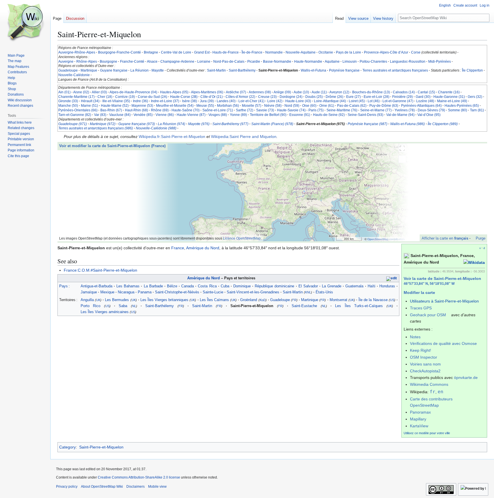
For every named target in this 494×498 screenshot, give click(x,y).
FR (294, 300)
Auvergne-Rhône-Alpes (76, 52)
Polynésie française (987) (367, 124)
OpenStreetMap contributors (386, 239)
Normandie (274, 52)
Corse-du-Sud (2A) (152, 97)
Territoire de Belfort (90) (268, 115)
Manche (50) (68, 106)
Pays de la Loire (348, 52)
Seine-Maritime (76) (341, 110)
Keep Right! (420, 350)
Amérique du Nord (202, 248)
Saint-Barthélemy (242, 70)
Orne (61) (326, 106)
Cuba (225, 286)
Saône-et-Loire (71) (217, 110)
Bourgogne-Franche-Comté (119, 52)
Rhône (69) (160, 110)
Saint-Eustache (304, 306)
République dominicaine (274, 286)
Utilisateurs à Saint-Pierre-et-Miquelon (444, 301)
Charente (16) (449, 92)
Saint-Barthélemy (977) (230, 124)
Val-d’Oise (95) (429, 115)
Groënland (248, 300)
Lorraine (203, 62)
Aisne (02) (81, 92)
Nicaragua (126, 292)
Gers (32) (475, 97)
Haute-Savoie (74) (291, 110)
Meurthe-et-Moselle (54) (175, 106)
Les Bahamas (128, 286)
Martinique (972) (102, 124)
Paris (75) (316, 110)
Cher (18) (104, 97)
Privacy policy (66, 487)
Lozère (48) (425, 101)
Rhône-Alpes (86, 62)
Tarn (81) (477, 110)
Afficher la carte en (445, 238)
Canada (187, 286)
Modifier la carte (419, 292)
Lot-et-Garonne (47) (398, 101)
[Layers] (402, 159)
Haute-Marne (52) (115, 106)
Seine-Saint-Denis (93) (365, 115)
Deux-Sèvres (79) (431, 110)
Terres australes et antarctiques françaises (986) (95, 128)
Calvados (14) (404, 92)
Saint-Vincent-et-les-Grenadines (253, 292)
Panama (145, 292)
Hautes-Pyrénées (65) (462, 106)
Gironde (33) (68, 101)
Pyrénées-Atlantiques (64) (421, 106)
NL (134, 306)
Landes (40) (226, 101)
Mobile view (157, 487)
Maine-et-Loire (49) (452, 101)
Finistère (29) (402, 97)
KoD (263, 300)
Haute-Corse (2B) (184, 97)
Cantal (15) (426, 92)
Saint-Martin (216, 70)
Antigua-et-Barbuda (96, 286)
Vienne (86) (165, 115)
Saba (123, 306)
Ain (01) (64, 92)
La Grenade (331, 286)
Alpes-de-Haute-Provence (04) (133, 92)
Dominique (242, 286)
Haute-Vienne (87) (191, 115)
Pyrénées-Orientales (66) (77, 110)
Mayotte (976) (199, 124)
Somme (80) (457, 110)
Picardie (253, 62)
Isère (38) (189, 101)
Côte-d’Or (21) (211, 97)
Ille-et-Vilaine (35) (116, 101)
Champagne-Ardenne (177, 62)
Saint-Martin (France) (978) (272, 124)
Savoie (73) (265, 110)
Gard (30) (423, 97)
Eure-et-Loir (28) (376, 97)
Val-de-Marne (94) (400, 115)
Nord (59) (291, 106)
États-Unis (324, 292)
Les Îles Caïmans (214, 300)
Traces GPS (421, 308)
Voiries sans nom (425, 364)
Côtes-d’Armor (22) (240, 97)
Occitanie (325, 52)
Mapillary (418, 419)
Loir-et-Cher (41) (251, 101)
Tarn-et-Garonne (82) (74, 115)
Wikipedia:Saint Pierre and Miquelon (243, 136)
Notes (415, 337)
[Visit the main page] (25, 23)
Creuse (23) (267, 97)
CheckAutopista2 (425, 371)
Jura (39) (207, 101)
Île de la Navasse (372, 300)
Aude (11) (319, 92)
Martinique (89, 70)
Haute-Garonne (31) (449, 97)
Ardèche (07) (236, 92)
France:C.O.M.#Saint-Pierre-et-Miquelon (100, 270)
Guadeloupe (68, 70)
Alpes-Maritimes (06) (207, 92)
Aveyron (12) (339, 92)
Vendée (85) (143, 115)
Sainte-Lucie (213, 292)
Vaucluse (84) (120, 115)
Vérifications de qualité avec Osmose (443, 343)
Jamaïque (89, 292)
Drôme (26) (334, 97)
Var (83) (100, 115)
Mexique (107, 292)
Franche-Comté (132, 62)
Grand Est (202, 52)
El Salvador (308, 286)
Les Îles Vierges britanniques (164, 300)
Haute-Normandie (308, 62)
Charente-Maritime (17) (76, 97)
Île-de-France (252, 52)
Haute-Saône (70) (186, 110)
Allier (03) (99, 92)
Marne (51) (89, 106)
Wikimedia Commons (429, 384)
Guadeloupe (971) (72, 124)
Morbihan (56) (228, 106)
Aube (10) (301, 92)
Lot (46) (374, 101)
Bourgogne (108, 62)
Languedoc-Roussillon (407, 62)
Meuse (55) (205, 106)
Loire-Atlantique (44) (330, 101)
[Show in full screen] (402, 148)
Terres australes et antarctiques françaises (395, 70)
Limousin (349, 62)
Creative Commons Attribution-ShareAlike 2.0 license (139, 477)
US (392, 300)
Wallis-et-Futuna (313, 70)
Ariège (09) (282, 92)
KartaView (419, 426)
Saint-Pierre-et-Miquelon (101, 447)
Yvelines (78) (405, 110)
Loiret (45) (357, 101)
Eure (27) (353, 97)
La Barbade (153, 286)
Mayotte (158, 70)
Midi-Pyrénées (439, 62)
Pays (63, 286)
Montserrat (338, 300)
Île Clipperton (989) (443, 124)
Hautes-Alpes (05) (174, 92)
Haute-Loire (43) (298, 101)
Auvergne (65, 62)
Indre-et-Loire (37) (165, 101)
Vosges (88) (217, 115)
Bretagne (151, 52)
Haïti (371, 286)
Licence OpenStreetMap (242, 238)
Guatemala (354, 286)
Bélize (172, 286)
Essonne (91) (299, 115)
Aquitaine (332, 62)
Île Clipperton (472, 70)
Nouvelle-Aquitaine (301, 52)
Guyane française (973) (136, 124)
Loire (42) (274, 101)
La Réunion (139, 70)
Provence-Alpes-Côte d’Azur (386, 52)
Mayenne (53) (142, 106)
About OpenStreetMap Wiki (102, 487)
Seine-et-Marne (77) (376, 110)
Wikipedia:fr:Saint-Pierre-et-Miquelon (172, 136)
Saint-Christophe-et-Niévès (177, 292)
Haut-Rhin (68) (136, 110)
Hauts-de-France (225, 52)
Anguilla (87, 300)
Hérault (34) (90, 101)
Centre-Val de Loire (176, 52)
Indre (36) (140, 101)
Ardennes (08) (260, 92)
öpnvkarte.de (466, 377)
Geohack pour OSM (428, 315)
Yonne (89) (238, 115)
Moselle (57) (251, 106)
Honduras (387, 286)
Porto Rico (90, 306)
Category (67, 447)
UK (98, 300)
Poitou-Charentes (373, 62)
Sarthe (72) (244, 110)
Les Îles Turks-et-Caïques (359, 306)
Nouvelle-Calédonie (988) (156, 128)
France (177, 248)
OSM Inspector (423, 357)
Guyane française (114, 70)
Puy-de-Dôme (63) (383, 106)
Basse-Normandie (277, 62)
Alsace (152, 62)
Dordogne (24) (291, 97)
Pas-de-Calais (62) (351, 106)
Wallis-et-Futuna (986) (407, 124)
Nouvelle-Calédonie (74, 75)
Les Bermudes (117, 300)
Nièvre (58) (273, 106)
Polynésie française (344, 70)
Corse (416, 52)
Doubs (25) (314, 97)
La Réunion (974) (171, 124)
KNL (308, 292)
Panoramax (420, 412)
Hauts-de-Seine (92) (329, 115)
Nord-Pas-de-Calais (228, 62)
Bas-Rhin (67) (111, 110)
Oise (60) (309, 106)
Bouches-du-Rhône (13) (371, 92)
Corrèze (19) (125, 97)
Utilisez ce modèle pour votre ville (427, 433)
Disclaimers (135, 487)
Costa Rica (207, 286)
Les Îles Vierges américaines (105, 312)
